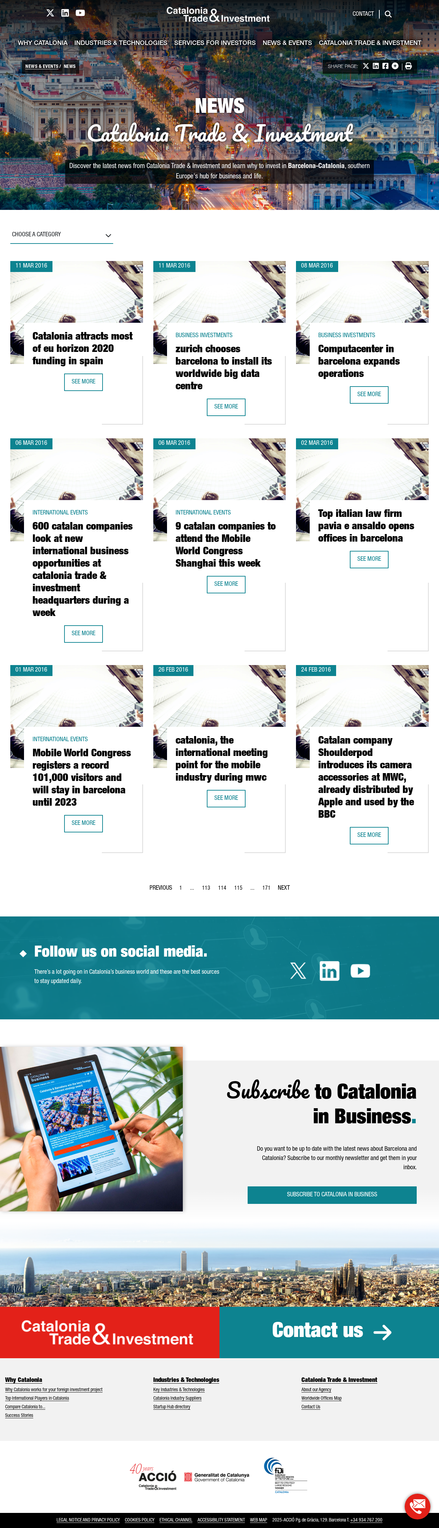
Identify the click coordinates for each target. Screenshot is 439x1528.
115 (240, 890)
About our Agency (316, 1390)
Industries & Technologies (120, 43)
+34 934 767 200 (366, 1520)
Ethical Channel (175, 1520)
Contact (363, 14)
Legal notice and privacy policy (88, 1520)
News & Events (287, 43)
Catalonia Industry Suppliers (177, 1398)
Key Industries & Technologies (179, 1390)
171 (268, 890)
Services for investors (215, 43)
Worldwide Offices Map (321, 1398)
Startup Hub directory (171, 1407)
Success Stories (19, 1415)
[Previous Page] (161, 886)
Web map (258, 1520)
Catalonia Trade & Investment (370, 43)
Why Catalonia (43, 43)
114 (224, 890)
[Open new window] (417, 1506)
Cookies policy (139, 1520)
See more (87, 384)
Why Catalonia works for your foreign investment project (54, 1390)
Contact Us (310, 1407)
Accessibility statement (221, 1520)
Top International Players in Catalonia (37, 1398)
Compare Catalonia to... (25, 1407)
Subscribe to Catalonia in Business (332, 1195)
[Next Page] (283, 886)
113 (208, 890)
